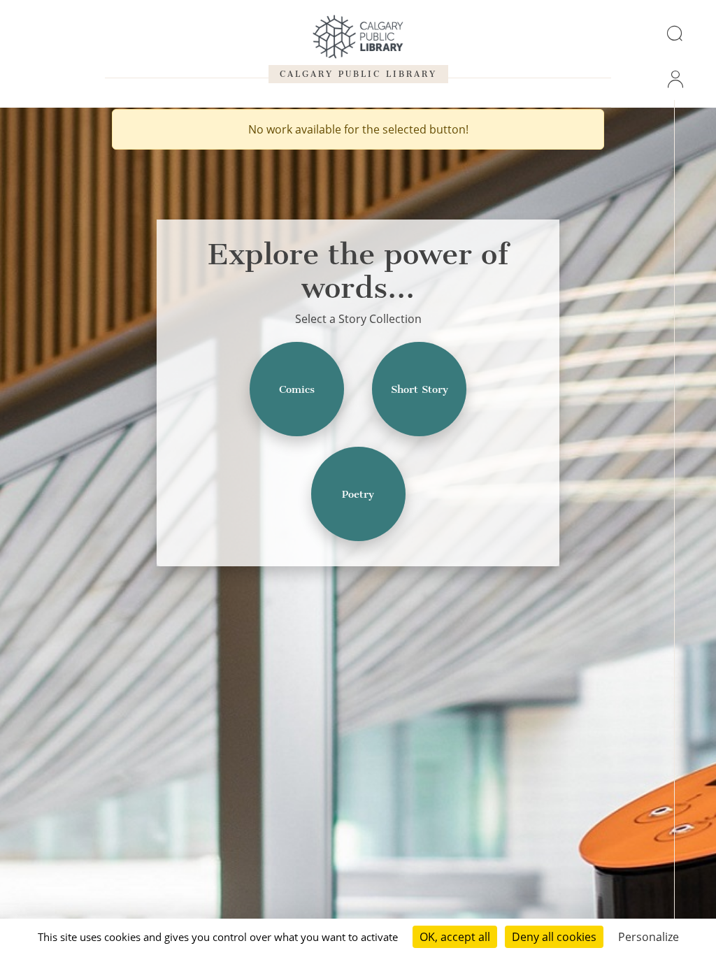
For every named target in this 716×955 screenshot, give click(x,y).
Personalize (648, 937)
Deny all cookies (554, 937)
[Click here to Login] (674, 79)
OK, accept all (455, 937)
